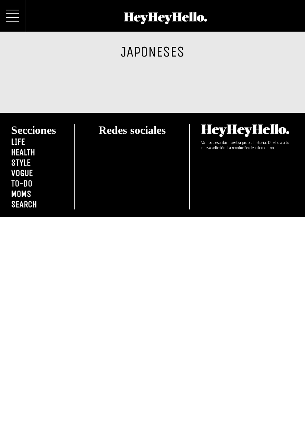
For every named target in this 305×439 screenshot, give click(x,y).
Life (18, 142)
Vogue (22, 173)
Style (20, 162)
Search (24, 204)
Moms (21, 194)
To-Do (21, 183)
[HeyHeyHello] (166, 20)
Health (23, 152)
